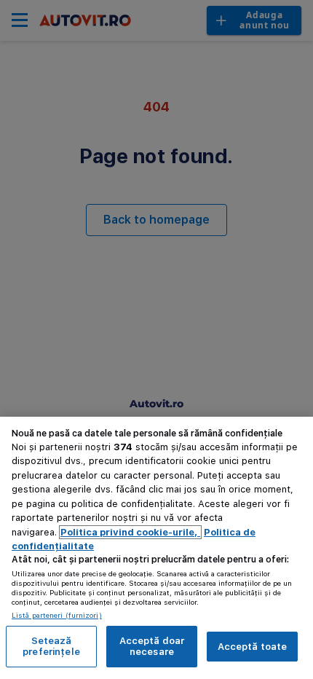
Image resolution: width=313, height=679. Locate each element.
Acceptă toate (253, 646)
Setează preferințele (51, 646)
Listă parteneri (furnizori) (57, 615)
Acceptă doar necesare (152, 646)
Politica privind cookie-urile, (130, 532)
